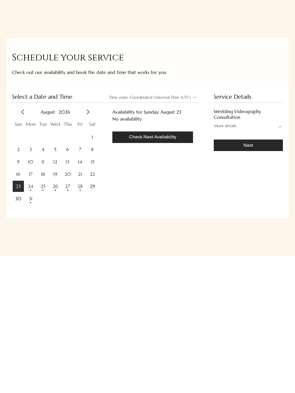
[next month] (87, 111)
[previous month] (22, 111)
